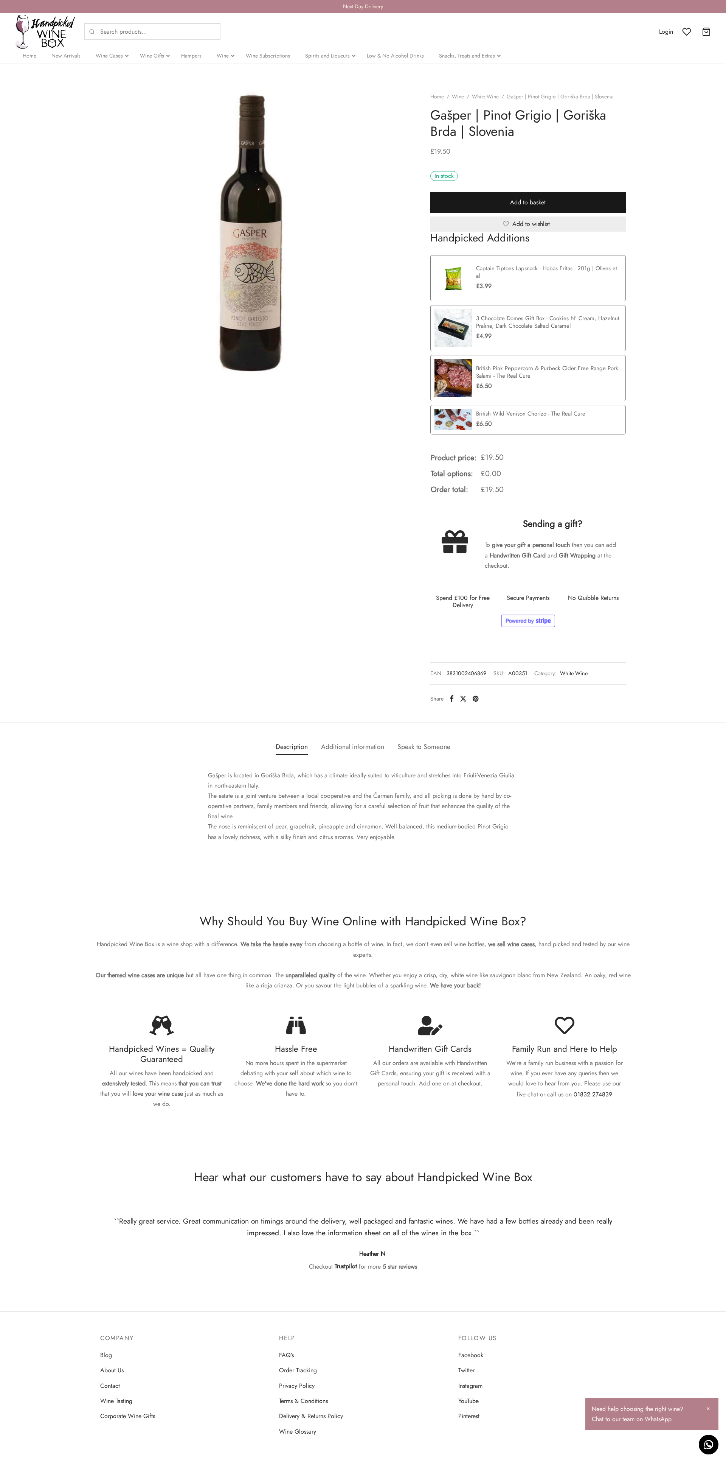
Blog (106, 1355)
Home (437, 96)
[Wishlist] (687, 31)
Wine (458, 96)
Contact (110, 1385)
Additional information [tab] (352, 747)
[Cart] (706, 31)
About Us (112, 1370)
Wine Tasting (116, 1401)
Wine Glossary (297, 1431)
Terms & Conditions (303, 1401)
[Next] (622, 1235)
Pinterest (468, 1416)
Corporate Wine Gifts (127, 1416)
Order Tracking (298, 1370)
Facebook (470, 1355)
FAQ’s (286, 1355)
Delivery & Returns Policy (311, 1416)
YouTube (468, 1401)
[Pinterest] (475, 698)
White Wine (485, 96)
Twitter (466, 1370)
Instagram (470, 1385)
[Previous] (104, 1235)
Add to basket (528, 202)
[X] (463, 698)
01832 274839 (593, 1094)
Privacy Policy (297, 1385)
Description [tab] (292, 747)
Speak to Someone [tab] (423, 747)
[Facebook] (452, 698)
